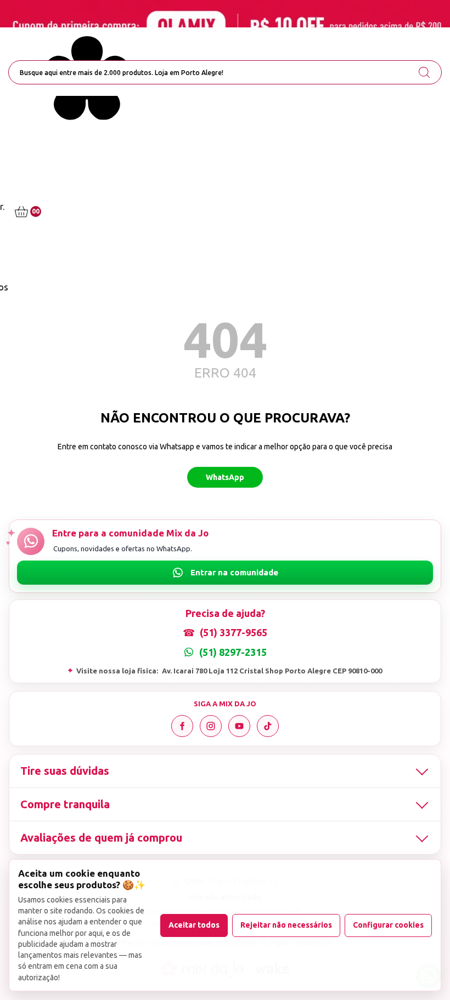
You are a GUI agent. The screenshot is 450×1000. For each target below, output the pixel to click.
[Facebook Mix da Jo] (182, 726)
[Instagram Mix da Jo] (211, 726)
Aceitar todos (194, 925)
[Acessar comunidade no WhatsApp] (225, 573)
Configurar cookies (388, 925)
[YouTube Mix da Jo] (239, 726)
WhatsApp (225, 477)
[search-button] (424, 72)
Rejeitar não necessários (286, 925)
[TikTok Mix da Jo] (268, 726)
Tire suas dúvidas (64, 770)
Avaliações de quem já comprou (101, 837)
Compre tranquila (65, 804)
